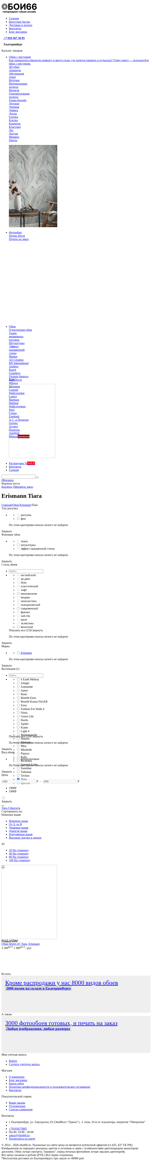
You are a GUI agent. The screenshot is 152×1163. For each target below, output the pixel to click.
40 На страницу (19, 853)
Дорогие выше (18, 831)
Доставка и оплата (20, 25)
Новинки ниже (18, 821)
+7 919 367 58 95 (14, 38)
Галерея (14, 18)
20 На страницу (19, 850)
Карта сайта (16, 1083)
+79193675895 (18, 1128)
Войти (13, 1060)
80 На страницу (19, 856)
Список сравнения (20, 1109)
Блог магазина (18, 31)
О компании (16, 1076)
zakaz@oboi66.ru (19, 1135)
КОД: (4, 940)
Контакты (15, 28)
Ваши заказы (17, 1102)
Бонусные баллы (19, 21)
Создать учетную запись (24, 1064)
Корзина (6, 486)
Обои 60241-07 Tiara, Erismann (20, 943)
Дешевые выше (18, 827)
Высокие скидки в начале (25, 837)
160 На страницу (19, 860)
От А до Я (15, 824)
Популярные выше (21, 834)
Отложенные (17, 1106)
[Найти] (37, 477)
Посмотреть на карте (22, 1138)
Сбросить (13, 808)
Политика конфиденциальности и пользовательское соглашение (49, 1086)
